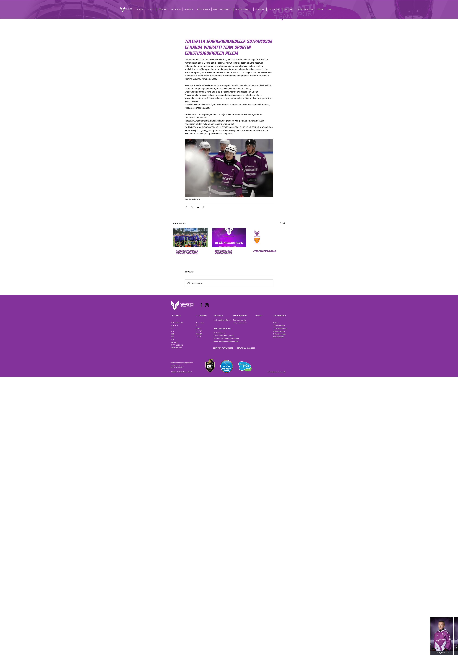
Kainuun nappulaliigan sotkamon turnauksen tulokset (187, 252)
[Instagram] (206, 305)
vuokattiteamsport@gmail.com (182, 363)
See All (282, 223)
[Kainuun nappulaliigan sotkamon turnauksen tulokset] (190, 237)
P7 (196, 325)
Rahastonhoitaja (279, 334)
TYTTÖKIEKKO (177, 345)
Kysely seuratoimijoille (264, 251)
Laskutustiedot (278, 337)
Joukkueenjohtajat (280, 328)
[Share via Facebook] (186, 207)
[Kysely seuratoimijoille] (267, 237)
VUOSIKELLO (176, 348)
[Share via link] (203, 207)
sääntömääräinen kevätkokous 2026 (223, 252)
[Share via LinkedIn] (198, 207)
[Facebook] (201, 305)
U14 (172, 328)
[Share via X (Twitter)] (192, 207)
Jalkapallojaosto (279, 331)
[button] (282, 20)
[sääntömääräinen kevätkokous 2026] (229, 237)
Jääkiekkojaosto (279, 325)
